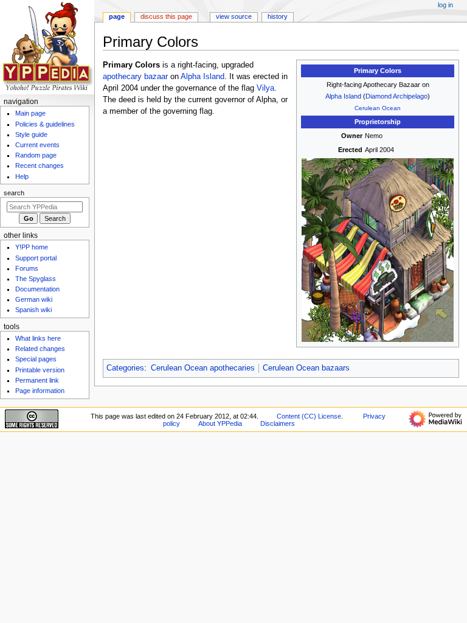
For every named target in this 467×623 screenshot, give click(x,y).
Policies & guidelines (45, 124)
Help (22, 176)
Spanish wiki (33, 309)
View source (234, 16)
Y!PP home (31, 247)
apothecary (122, 76)
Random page (36, 155)
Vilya (265, 88)
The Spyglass (35, 278)
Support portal (36, 258)
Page (117, 16)
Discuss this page (166, 16)
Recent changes (39, 165)
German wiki (33, 299)
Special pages (36, 359)
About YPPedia (220, 423)
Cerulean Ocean (378, 108)
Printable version (39, 370)
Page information (39, 390)
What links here (38, 338)
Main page (30, 113)
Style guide (31, 134)
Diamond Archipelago (396, 96)
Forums (26, 268)
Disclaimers (277, 423)
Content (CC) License (309, 416)
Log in (445, 5)
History (278, 16)
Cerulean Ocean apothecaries (203, 368)
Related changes (40, 348)
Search (14, 193)
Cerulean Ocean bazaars (306, 368)
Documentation (37, 289)
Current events (37, 144)
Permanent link (37, 380)
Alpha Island (343, 96)
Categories (125, 368)
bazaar (156, 76)
